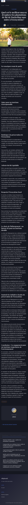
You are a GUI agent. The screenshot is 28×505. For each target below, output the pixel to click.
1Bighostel (4, 478)
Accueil (2, 5)
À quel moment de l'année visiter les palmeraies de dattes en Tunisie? (14, 450)
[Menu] (25, 1)
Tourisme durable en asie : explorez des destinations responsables (12, 440)
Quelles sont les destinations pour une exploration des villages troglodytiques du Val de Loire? (14, 456)
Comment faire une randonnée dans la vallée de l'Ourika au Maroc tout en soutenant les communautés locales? (14, 446)
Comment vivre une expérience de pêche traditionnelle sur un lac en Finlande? (12, 466)
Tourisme (7, 5)
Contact (3, 496)
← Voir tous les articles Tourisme (9, 424)
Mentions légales (4, 494)
